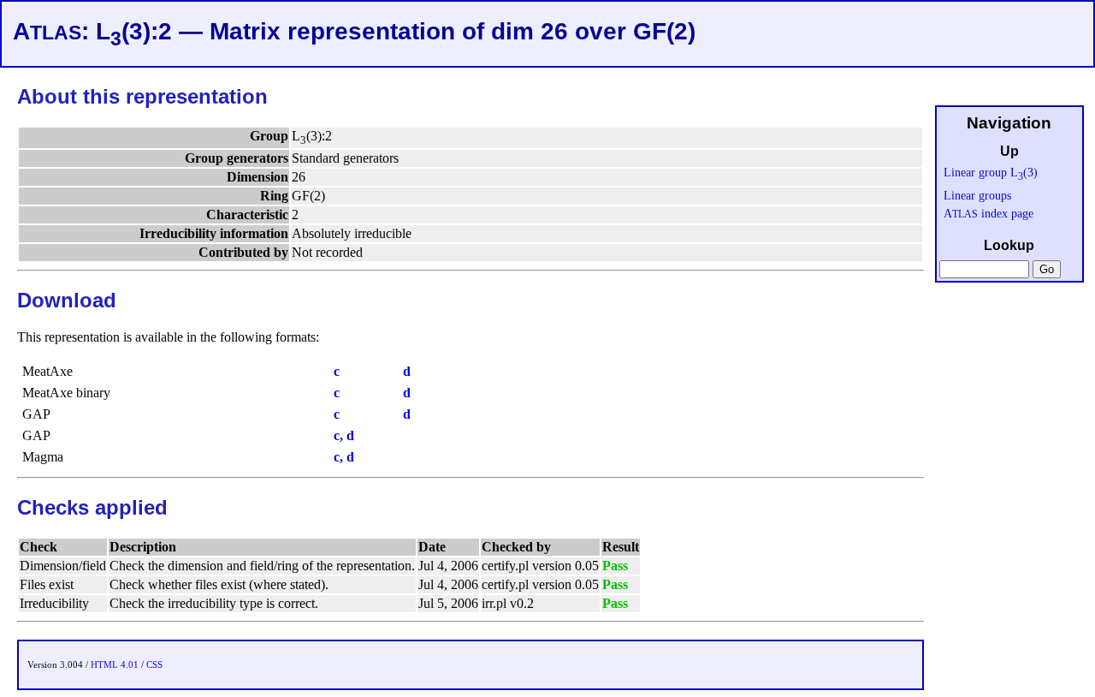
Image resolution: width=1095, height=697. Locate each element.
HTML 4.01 (115, 664)
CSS (154, 664)
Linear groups (977, 195)
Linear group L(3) (991, 172)
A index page (988, 213)
